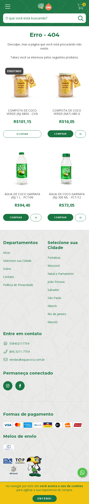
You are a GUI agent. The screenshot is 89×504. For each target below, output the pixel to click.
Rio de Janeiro (57, 314)
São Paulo (54, 298)
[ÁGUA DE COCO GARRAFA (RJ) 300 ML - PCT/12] (80, 217)
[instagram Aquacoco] (7, 385)
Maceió (53, 322)
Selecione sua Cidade (17, 261)
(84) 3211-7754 (19, 351)
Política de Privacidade (18, 285)
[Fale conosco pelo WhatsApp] (82, 472)
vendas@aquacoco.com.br (27, 360)
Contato (8, 277)
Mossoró (54, 266)
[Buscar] (80, 18)
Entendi (44, 498)
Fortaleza (54, 258)
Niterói (52, 306)
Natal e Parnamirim (61, 274)
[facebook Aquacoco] (20, 385)
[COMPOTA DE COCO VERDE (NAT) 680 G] (80, 134)
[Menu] (7, 7)
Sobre (7, 269)
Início (6, 253)
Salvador (53, 290)
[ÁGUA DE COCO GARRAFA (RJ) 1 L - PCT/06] (35, 217)
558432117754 (19, 343)
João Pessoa (56, 282)
